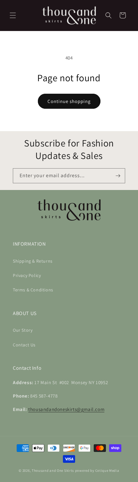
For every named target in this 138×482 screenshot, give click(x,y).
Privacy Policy (27, 275)
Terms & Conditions (33, 290)
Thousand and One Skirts (53, 470)
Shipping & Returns (33, 261)
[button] (13, 15)
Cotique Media (107, 470)
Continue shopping (69, 101)
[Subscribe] (118, 175)
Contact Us (24, 345)
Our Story (22, 330)
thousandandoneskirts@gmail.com (66, 409)
